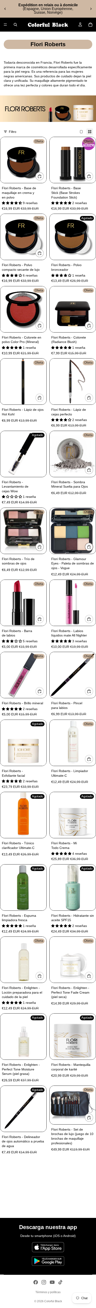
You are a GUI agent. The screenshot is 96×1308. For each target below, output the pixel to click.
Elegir (43, 176)
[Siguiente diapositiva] (91, 9)
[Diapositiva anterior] (5, 9)
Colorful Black (53, 1301)
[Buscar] (15, 25)
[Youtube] (52, 1282)
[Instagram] (44, 1282)
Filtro (12, 132)
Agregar (43, 397)
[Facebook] (35, 1282)
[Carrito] (90, 25)
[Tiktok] (60, 1282)
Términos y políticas (48, 1292)
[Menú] (5, 24)
